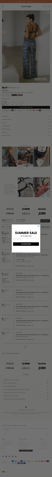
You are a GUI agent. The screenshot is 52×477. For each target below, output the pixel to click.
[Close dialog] (39, 226)
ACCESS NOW (26, 244)
